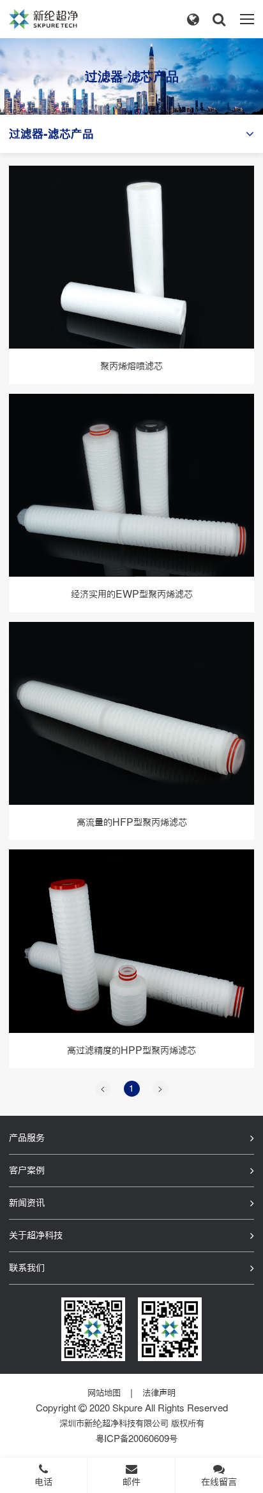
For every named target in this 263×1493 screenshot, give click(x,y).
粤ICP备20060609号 (136, 1438)
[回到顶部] (246, 1444)
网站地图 (104, 1392)
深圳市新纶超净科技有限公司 (114, 1423)
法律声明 (159, 1392)
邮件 (131, 1482)
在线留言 (219, 1482)
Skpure (127, 1408)
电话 (43, 1482)
